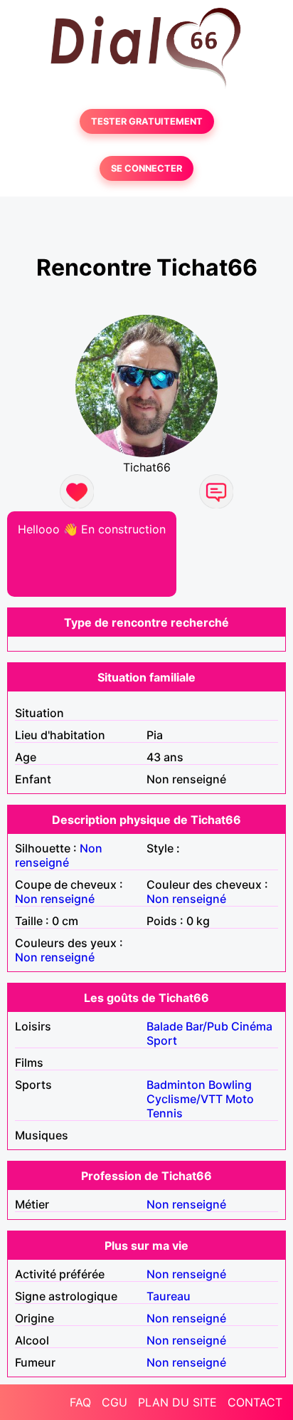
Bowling (230, 1084)
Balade (164, 1026)
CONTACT (255, 1402)
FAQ (80, 1402)
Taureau (168, 1296)
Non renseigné (58, 855)
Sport (161, 1040)
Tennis (164, 1113)
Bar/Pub (207, 1026)
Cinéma (251, 1026)
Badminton (176, 1084)
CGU (114, 1402)
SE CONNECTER (146, 168)
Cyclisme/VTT (184, 1099)
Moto (239, 1099)
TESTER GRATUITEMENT (147, 121)
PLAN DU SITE (177, 1402)
